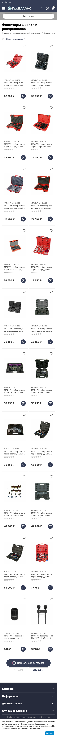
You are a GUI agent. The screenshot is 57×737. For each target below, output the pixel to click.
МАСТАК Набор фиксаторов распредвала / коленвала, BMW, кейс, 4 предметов (41, 329)
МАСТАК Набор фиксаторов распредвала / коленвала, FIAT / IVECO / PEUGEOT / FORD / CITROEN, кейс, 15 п (42, 268)
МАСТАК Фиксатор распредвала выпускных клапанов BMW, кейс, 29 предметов (42, 207)
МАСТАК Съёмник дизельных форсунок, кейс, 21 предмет (14, 329)
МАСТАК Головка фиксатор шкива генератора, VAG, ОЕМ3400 (14, 637)
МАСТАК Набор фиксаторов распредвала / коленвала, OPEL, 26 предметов (41, 575)
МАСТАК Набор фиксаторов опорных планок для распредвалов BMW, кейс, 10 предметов (41, 145)
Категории (28, 16)
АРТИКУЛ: (7, 80)
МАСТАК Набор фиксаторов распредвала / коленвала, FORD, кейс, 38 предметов (14, 207)
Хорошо (49, 733)
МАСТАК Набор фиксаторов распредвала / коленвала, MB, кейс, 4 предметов (14, 452)
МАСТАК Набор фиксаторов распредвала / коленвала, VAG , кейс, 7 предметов (14, 84)
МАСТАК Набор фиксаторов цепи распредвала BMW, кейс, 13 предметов (14, 268)
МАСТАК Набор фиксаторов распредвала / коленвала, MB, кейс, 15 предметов (14, 514)
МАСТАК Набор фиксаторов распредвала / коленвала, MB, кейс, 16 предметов (41, 452)
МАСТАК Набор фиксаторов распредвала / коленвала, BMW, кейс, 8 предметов (41, 84)
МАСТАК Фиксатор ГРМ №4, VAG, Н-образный (42, 637)
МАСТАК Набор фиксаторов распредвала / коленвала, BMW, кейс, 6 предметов (41, 391)
